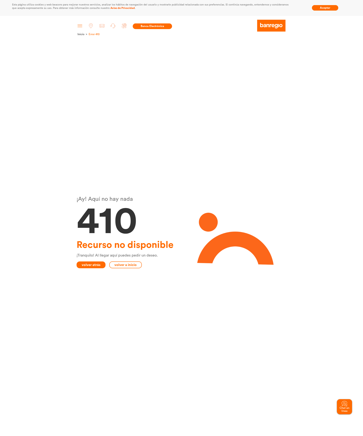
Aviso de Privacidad (122, 8)
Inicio (81, 34)
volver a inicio (125, 265)
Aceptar (325, 7)
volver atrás (91, 265)
